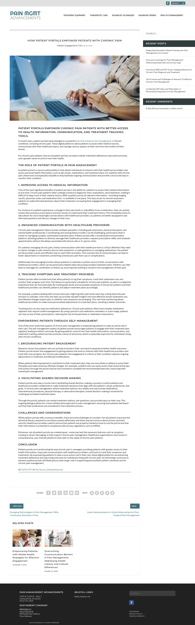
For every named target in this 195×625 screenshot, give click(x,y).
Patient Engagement (67, 45)
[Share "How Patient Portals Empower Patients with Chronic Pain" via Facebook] (48, 493)
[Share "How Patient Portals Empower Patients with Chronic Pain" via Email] (71, 493)
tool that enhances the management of (95, 140)
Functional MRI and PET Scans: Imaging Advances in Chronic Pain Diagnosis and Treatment (169, 70)
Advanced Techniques (123, 15)
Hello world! (177, 108)
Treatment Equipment (74, 15)
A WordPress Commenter (157, 108)
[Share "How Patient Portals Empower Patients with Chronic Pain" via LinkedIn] (65, 493)
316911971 (27, 469)
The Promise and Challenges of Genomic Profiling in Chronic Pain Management (169, 80)
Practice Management (171, 15)
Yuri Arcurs (40, 469)
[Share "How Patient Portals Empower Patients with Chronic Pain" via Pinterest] (60, 493)
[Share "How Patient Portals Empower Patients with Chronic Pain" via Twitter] (54, 493)
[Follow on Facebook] (131, 602)
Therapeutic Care (99, 15)
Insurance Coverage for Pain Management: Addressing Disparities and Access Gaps (164, 61)
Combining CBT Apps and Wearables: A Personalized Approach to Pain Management (165, 90)
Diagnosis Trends (147, 15)
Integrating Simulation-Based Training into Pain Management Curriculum (167, 51)
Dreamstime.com (55, 469)
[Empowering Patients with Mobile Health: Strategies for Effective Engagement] (27, 538)
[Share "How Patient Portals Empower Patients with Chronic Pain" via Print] (77, 493)
